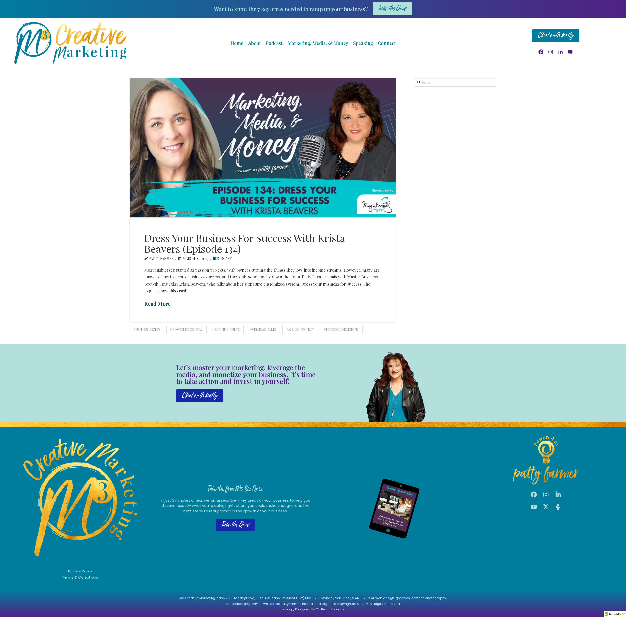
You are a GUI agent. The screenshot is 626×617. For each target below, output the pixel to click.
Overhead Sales (263, 329)
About (254, 43)
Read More (157, 303)
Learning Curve (226, 329)
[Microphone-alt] (558, 507)
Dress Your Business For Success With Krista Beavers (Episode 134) (244, 243)
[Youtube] (570, 52)
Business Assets (147, 329)
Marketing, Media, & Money (318, 43)
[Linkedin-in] (560, 52)
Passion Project (300, 329)
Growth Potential (186, 329)
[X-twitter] (546, 507)
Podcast (274, 43)
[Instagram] (551, 52)
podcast (224, 258)
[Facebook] (541, 52)
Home (236, 43)
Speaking (363, 43)
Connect (387, 43)
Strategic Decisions (341, 329)
